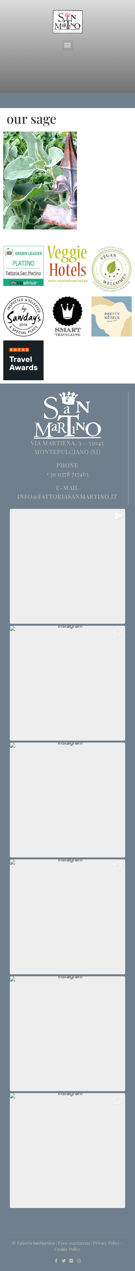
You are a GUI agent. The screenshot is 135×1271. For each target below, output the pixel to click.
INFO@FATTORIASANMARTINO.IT (67, 496)
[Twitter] (64, 1261)
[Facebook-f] (56, 1261)
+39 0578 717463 (67, 474)
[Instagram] (79, 1261)
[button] (67, 45)
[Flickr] (71, 1261)
